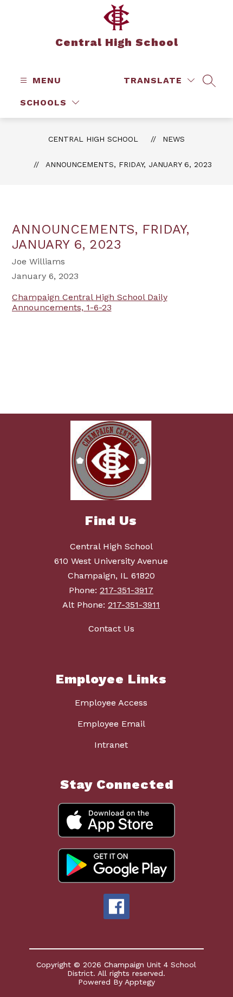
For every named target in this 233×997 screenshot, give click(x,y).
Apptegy (140, 982)
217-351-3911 (134, 605)
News (174, 139)
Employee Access (111, 702)
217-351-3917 (126, 590)
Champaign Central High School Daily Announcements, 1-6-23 (89, 302)
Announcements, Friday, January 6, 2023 (129, 164)
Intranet (111, 745)
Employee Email (111, 724)
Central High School (93, 139)
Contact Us (111, 628)
